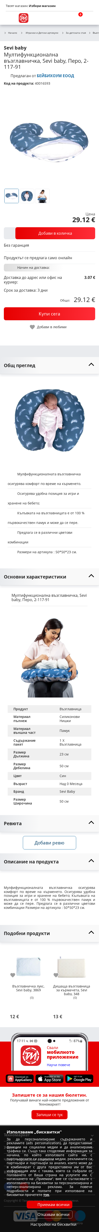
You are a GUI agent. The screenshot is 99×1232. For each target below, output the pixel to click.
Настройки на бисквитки (53, 1224)
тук (46, 1194)
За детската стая (76, 32)
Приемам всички (53, 1204)
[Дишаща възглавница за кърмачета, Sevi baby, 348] (71, 964)
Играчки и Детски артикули (42, 32)
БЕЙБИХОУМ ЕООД (55, 76)
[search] (65, 18)
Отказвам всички (53, 1214)
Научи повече (58, 1065)
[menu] (10, 18)
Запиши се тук (49, 1114)
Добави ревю (49, 842)
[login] (88, 18)
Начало (12, 32)
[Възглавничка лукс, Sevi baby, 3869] (28, 964)
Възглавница (70, 709)
